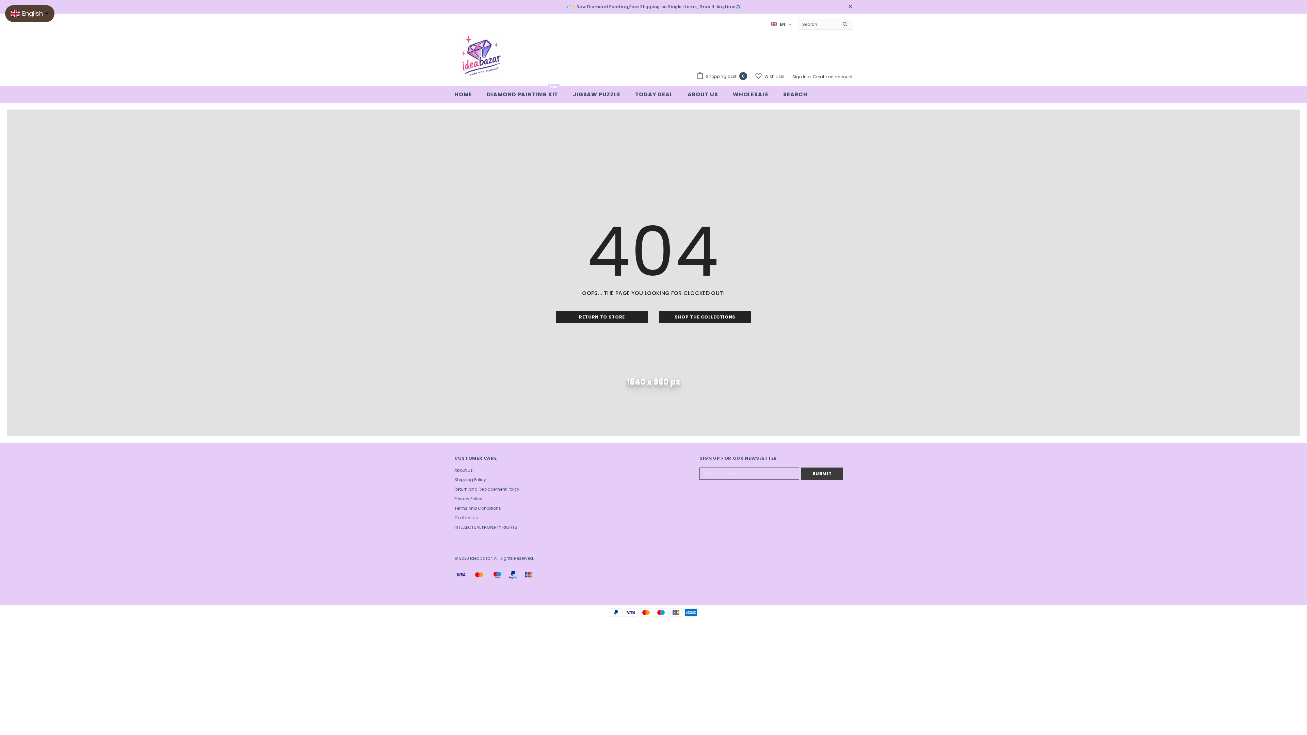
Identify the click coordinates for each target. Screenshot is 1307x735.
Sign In (800, 77)
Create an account (833, 77)
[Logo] (479, 55)
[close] (850, 6)
